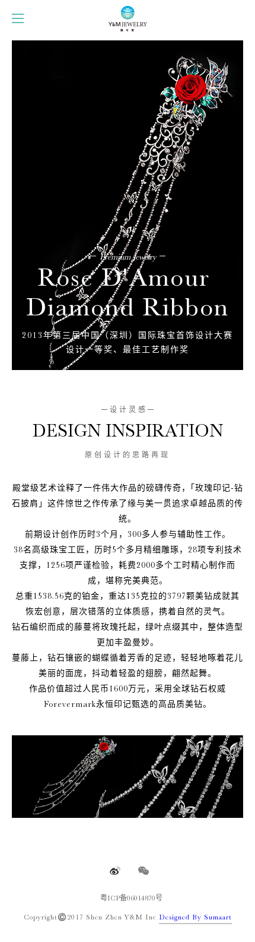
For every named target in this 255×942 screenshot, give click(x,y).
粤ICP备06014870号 (131, 898)
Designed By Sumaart (195, 917)
